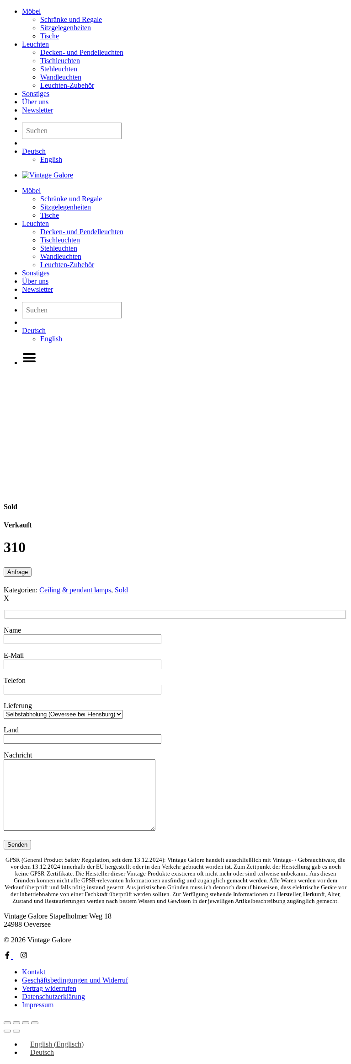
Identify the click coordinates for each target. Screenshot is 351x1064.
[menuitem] (34, 151)
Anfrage (17, 572)
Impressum (37, 1005)
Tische (49, 36)
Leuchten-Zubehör (67, 85)
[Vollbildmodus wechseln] (16, 1022)
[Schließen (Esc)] (34, 1022)
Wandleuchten (60, 77)
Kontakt (33, 972)
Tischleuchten (60, 60)
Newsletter (37, 110)
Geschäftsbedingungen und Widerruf (75, 980)
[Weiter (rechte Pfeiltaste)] (16, 1031)
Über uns (35, 102)
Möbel (31, 11)
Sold (121, 590)
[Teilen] (25, 1022)
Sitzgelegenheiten (65, 28)
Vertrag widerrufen (49, 988)
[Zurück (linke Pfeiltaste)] (7, 1031)
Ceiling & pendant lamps (75, 590)
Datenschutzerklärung (53, 996)
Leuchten (35, 44)
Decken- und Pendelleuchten (81, 52)
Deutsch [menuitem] (42, 1052)
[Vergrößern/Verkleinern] (7, 1022)
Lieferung (18, 705)
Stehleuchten (58, 69)
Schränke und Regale (71, 19)
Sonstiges (35, 93)
